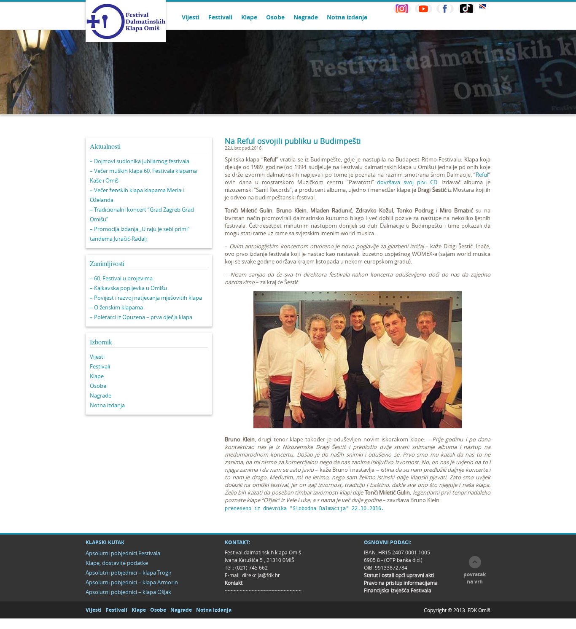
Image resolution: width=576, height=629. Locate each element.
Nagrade (305, 17)
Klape (249, 17)
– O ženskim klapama (116, 307)
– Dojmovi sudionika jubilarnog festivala (139, 161)
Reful (482, 174)
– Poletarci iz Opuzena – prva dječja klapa (141, 317)
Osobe (275, 17)
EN (482, 6)
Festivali (220, 17)
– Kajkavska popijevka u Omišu (128, 288)
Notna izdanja (347, 17)
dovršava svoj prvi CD (407, 182)
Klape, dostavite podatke (117, 563)
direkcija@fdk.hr (261, 575)
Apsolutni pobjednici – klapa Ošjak (128, 592)
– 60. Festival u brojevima (121, 278)
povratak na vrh (474, 578)
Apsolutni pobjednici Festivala (123, 553)
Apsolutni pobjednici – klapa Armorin (132, 582)
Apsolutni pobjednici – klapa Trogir (129, 572)
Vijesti (190, 17)
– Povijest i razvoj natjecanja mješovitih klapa (146, 297)
